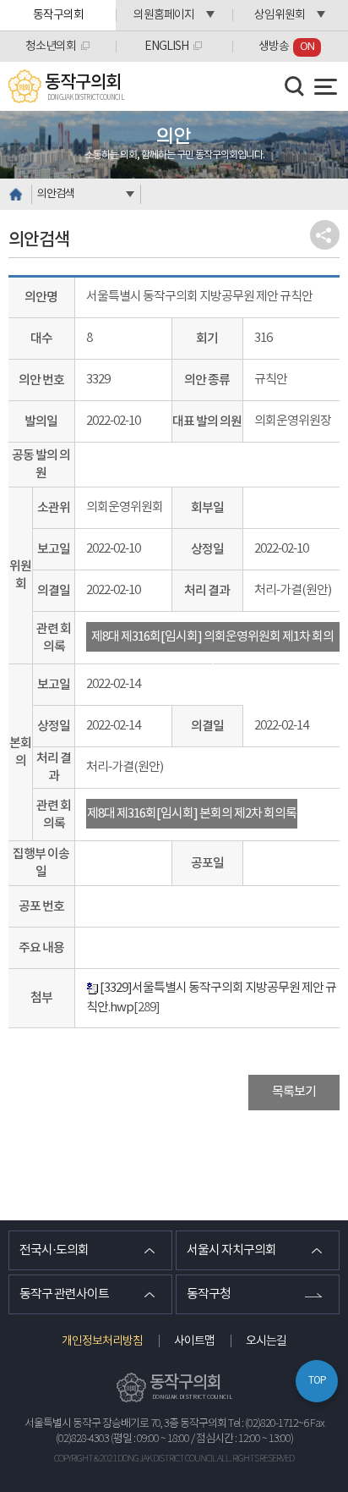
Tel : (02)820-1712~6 (268, 1424)
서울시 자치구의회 (231, 1250)
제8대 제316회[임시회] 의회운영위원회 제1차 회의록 (212, 641)
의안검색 (55, 194)
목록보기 (294, 1092)
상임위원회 (279, 15)
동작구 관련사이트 (64, 1294)
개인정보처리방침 (102, 1341)
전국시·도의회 (54, 1250)
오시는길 (266, 1341)
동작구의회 (58, 15)
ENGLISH (166, 46)
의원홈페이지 (163, 15)
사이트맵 (194, 1341)
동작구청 (209, 1294)
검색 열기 (294, 86)
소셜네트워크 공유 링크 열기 (325, 235)
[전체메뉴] (326, 87)
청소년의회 (50, 46)
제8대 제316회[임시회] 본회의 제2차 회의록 (191, 814)
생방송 (286, 46)
